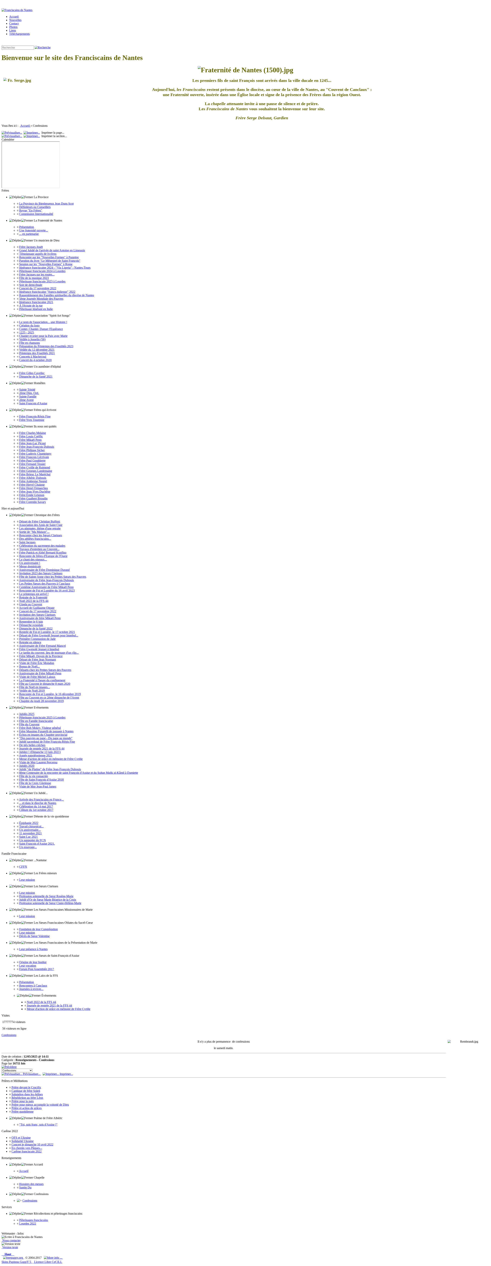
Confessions (9, 1035)
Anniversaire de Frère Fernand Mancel (42, 645)
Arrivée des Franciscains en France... (41, 799)
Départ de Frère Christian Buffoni (39, 521)
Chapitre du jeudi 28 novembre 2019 (41, 701)
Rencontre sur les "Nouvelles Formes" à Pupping (49, 257)
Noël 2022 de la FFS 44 (33, 601)
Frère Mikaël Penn (30, 439)
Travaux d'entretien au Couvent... (39, 549)
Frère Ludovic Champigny (35, 453)
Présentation (26, 227)
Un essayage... (28, 847)
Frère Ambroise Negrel (33, 481)
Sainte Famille (27, 396)
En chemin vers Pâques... (27, 1148)
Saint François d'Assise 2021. (37, 843)
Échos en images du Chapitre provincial (43, 734)
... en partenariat (29, 233)
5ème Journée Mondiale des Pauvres (41, 298)
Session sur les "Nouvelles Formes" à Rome (45, 264)
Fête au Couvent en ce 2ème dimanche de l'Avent (49, 697)
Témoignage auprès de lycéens (37, 253)
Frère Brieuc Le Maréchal (34, 474)
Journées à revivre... (31, 989)
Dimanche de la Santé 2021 (36, 376)
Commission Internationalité (36, 214)
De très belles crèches (32, 745)
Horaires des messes (31, 1184)
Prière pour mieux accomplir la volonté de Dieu (40, 1104)
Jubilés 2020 (26, 765)
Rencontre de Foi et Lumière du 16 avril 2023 (47, 590)
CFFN (23, 866)
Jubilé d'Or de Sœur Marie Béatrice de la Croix (47, 899)
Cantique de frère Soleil (26, 1090)
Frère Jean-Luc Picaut (32, 443)
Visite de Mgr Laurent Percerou (38, 762)
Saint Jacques (27, 542)
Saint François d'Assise (33, 403)
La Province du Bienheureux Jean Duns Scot (46, 203)
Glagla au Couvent (30, 604)
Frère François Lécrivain (34, 457)
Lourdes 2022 (27, 1223)
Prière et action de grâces (27, 1108)
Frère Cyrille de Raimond (34, 467)
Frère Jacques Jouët (31, 247)
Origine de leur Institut (32, 962)
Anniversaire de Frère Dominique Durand (44, 569)
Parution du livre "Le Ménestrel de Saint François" (49, 260)
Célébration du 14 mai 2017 (36, 806)
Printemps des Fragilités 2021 (37, 353)
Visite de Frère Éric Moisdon (36, 663)
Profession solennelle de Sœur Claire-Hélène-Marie (50, 903)
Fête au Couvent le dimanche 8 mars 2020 (44, 683)
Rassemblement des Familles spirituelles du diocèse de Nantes (56, 295)
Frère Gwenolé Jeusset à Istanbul (39, 649)
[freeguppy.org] (13, 1257)
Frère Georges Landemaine (35, 470)
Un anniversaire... (30, 829)
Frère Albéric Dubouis (32, 477)
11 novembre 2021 (30, 833)
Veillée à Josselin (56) (32, 339)
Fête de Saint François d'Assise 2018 (41, 779)
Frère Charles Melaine (32, 433)
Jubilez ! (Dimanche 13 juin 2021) (40, 752)
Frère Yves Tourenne (31, 419)
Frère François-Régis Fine (35, 416)
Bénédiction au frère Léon (27, 1097)
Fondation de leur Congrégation (38, 929)
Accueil (25, 125)
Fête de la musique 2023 (34, 278)
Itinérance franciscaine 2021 (36, 302)
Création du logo (29, 325)
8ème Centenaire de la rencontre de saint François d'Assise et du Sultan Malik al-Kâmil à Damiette (78, 772)
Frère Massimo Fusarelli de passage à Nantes (46, 731)
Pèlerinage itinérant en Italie (36, 309)
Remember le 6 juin (31, 621)
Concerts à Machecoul (32, 356)
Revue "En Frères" (30, 210)
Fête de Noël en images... (34, 687)
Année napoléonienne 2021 (35, 755)
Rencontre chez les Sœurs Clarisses (40, 535)
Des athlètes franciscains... (35, 538)
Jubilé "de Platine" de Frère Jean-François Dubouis (50, 769)
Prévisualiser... (31, 1074)
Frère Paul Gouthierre (32, 460)
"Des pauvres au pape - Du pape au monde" (45, 738)
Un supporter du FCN (32, 840)
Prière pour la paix (23, 1101)
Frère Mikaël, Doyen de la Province (41, 656)
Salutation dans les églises (27, 1094)
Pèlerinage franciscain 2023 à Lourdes (42, 281)
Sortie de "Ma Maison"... (34, 531)
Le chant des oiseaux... (33, 559)
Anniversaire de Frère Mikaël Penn (40, 673)
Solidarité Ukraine (23, 1141)
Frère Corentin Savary (32, 502)
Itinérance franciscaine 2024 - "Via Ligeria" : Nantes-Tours (55, 267)
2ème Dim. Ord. (29, 393)
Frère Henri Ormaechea (33, 488)
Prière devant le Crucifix (26, 1087)
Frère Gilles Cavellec (32, 373)
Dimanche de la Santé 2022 (36, 628)
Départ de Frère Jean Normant (37, 659)
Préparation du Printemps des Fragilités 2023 (46, 346)
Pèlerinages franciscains (33, 1220)
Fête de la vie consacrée (33, 776)
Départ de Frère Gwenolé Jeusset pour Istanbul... (48, 635)
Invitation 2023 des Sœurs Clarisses (40, 573)
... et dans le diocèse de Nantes (37, 803)
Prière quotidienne (23, 1111)
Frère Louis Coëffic (31, 436)
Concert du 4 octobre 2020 (35, 360)
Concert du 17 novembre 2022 (37, 288)
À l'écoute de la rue (31, 305)
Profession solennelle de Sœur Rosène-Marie (46, 896)
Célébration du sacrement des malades (42, 545)
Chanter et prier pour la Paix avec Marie (43, 335)
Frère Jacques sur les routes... (36, 274)
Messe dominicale (30, 566)
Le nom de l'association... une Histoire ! (43, 322)
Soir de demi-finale (30, 284)
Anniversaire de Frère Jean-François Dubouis (46, 580)
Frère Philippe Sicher (32, 450)
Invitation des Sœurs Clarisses (37, 614)
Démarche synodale (31, 625)
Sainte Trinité (27, 389)
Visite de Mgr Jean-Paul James (37, 786)
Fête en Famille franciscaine (36, 721)
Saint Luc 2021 (28, 836)
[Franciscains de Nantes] (17, 10)
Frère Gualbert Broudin (33, 498)
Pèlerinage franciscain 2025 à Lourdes (42, 717)
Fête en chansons (29, 342)
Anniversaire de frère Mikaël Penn (40, 618)
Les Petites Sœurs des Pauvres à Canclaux (44, 583)
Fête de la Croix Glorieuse (35, 783)
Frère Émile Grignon (31, 495)
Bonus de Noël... (29, 666)
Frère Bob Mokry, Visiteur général (40, 727)
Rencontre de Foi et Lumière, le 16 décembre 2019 (50, 694)
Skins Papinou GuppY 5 (17, 1262)
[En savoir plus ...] (53, 1257)
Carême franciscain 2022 (27, 1151)
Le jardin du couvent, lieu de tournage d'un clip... (49, 652)
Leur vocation (27, 965)
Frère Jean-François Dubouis (36, 446)
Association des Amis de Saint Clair (40, 525)
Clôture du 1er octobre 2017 (36, 810)
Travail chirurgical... (31, 826)
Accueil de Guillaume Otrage (36, 607)
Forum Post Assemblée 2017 (36, 969)
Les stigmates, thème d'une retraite (40, 528)
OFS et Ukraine (21, 1137)
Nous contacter (11, 1240)
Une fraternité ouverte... (33, 230)
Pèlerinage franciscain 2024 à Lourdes (42, 271)
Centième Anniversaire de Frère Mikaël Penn (46, 587)
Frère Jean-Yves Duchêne (34, 491)
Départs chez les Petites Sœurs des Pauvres (45, 670)
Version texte (10, 1247)
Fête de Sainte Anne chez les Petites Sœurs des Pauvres (52, 576)
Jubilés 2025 (26, 714)
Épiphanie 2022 (28, 823)
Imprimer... (66, 1074)
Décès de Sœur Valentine (34, 936)
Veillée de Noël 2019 (32, 690)
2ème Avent (26, 400)
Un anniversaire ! (29, 563)
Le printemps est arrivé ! (34, 594)
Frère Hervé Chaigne (32, 484)
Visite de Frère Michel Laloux (37, 676)
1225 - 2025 (26, 332)
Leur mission (27, 879)
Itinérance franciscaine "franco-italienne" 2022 (47, 291)
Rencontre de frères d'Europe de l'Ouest (43, 556)
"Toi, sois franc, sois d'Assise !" (38, 1124)
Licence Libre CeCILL (47, 1262)
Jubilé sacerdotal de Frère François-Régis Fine (47, 741)
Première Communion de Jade (37, 638)
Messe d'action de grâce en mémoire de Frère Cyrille (51, 759)
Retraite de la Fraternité (33, 597)
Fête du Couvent (29, 724)
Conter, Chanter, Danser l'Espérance (41, 329)
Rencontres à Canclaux (33, 985)
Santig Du (25, 1187)
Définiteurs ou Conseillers (35, 207)
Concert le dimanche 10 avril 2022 (32, 1144)
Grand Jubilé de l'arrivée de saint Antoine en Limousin (52, 250)
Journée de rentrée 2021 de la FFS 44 (41, 748)
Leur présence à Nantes (33, 949)
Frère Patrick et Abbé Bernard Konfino (42, 552)
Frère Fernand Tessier (32, 464)
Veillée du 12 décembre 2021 (36, 349)
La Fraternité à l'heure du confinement (42, 680)
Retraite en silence (30, 642)
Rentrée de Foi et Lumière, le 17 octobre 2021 (47, 632)
